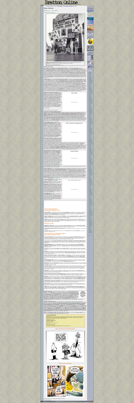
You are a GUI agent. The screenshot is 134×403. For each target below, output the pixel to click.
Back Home (90, 7)
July (90, 84)
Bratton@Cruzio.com (54, 322)
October (90, 81)
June (90, 74)
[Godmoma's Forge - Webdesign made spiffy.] (90, 37)
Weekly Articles (49, 398)
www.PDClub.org (48, 120)
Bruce (54, 12)
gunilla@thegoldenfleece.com (66, 325)
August (90, 73)
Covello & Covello (51, 64)
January (90, 78)
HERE (45, 106)
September (91, 82)
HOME (78, 401)
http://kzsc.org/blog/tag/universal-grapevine (68, 302)
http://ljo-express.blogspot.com (49, 194)
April (90, 76)
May (90, 75)
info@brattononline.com (71, 401)
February (90, 77)
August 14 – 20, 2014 (50, 10)
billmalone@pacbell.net (73, 119)
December (91, 80)
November (91, 91)
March (90, 87)
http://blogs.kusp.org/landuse (55, 176)
